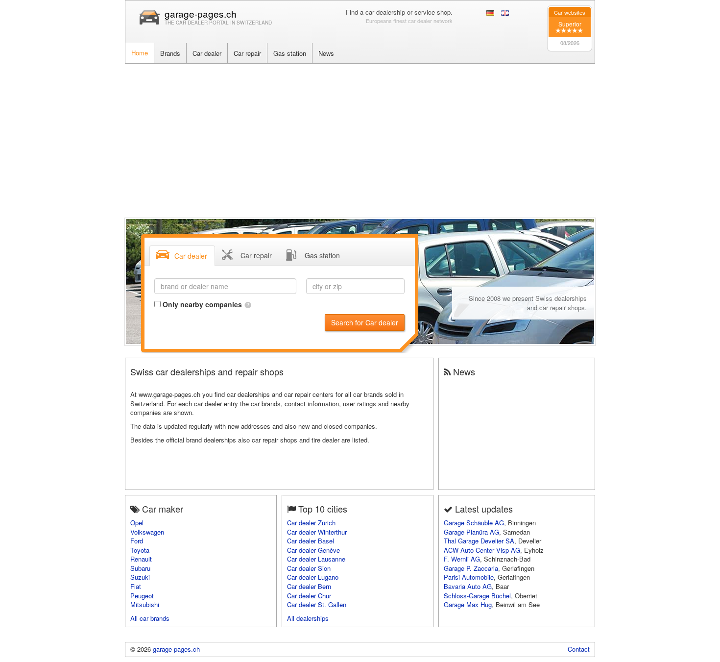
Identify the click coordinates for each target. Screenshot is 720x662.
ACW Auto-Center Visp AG (482, 550)
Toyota (139, 550)
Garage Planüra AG (471, 532)
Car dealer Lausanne (316, 559)
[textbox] (225, 286)
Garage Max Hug (468, 604)
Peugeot (142, 595)
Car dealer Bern (309, 586)
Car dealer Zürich (311, 522)
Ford (136, 540)
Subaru (140, 568)
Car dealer (206, 53)
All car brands (149, 618)
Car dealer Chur (309, 595)
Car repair (247, 53)
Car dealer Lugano (312, 577)
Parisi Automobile (469, 577)
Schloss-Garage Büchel (477, 595)
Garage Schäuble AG (474, 522)
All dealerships (308, 618)
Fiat (135, 586)
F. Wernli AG (462, 559)
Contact (579, 649)
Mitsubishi (144, 604)
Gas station (289, 53)
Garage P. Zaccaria (471, 568)
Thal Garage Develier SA (479, 540)
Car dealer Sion (309, 568)
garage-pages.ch (201, 13)
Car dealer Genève (313, 550)
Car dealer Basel (310, 540)
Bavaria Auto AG (468, 586)
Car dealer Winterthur (317, 532)
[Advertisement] (360, 137)
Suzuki (140, 577)
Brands (170, 53)
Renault (141, 559)
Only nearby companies (203, 304)
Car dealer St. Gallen (316, 604)
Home (139, 52)
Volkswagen (147, 532)
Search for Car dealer (364, 322)
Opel (137, 522)
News (326, 53)
